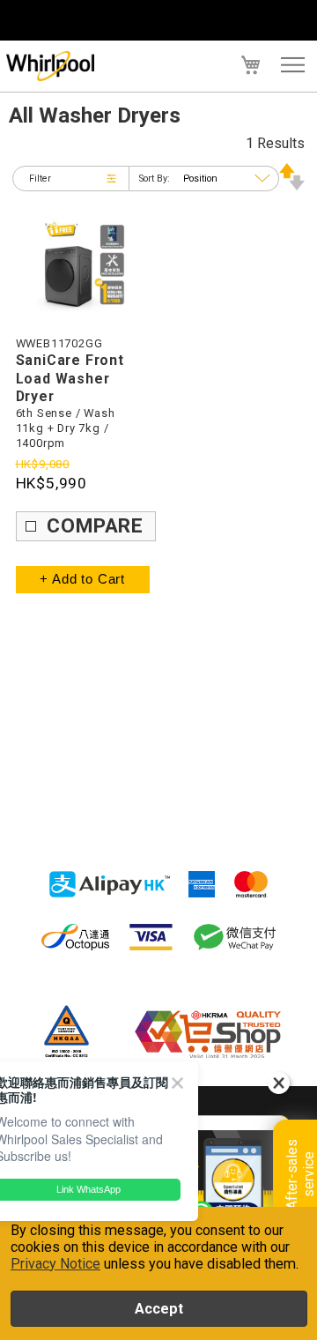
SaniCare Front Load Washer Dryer (70, 378)
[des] (292, 185)
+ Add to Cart (82, 579)
